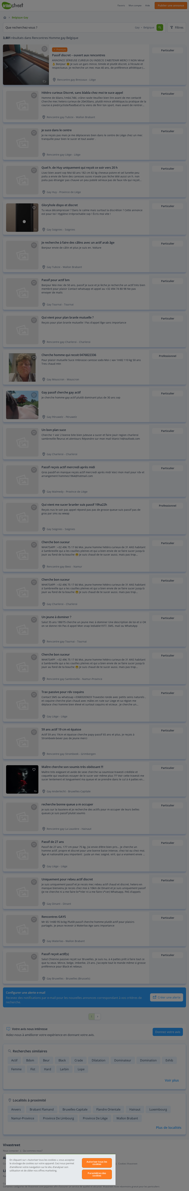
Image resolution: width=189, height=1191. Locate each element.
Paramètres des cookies (97, 1174)
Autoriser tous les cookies (97, 1163)
